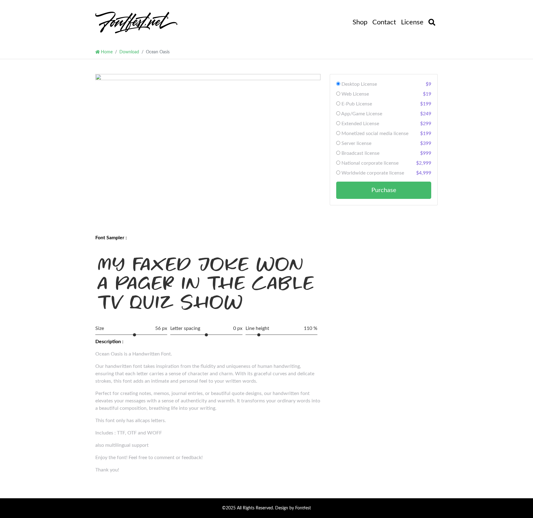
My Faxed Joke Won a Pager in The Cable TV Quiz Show (206, 283)
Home (106, 52)
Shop (360, 22)
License (412, 22)
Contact (384, 22)
